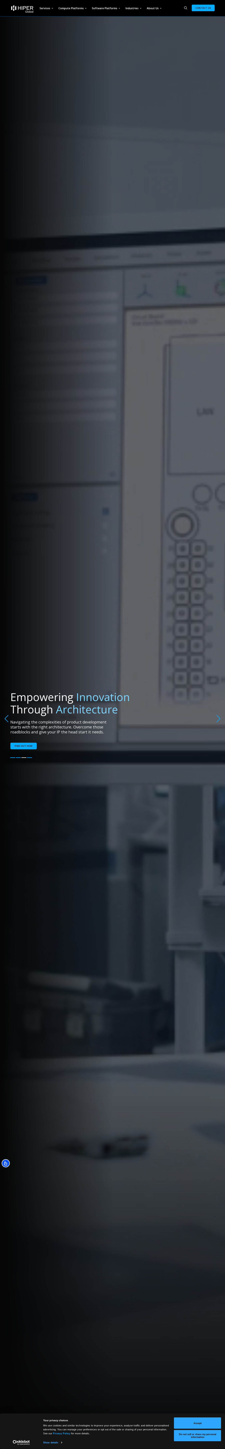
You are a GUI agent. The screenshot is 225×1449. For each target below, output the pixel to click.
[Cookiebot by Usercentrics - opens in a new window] (21, 1442)
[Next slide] (218, 718)
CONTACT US (203, 7)
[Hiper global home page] (22, 9)
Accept (198, 1423)
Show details (50, 1442)
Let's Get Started (25, 739)
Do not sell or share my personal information (197, 1435)
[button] (12, 757)
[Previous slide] (6, 718)
